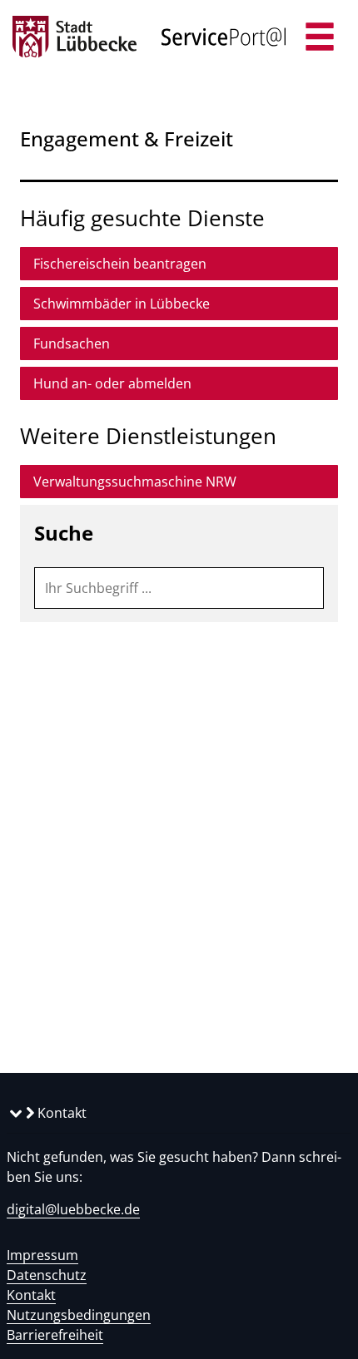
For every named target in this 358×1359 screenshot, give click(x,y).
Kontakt (60, 1113)
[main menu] (320, 39)
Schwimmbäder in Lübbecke (121, 303)
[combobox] (179, 588)
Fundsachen (71, 343)
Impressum (42, 1255)
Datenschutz (47, 1275)
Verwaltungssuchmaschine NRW (134, 481)
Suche (63, 532)
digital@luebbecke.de (73, 1209)
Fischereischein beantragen (119, 264)
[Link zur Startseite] (74, 37)
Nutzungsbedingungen (79, 1315)
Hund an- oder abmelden (112, 383)
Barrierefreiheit (55, 1335)
